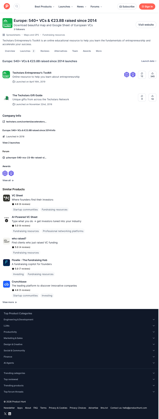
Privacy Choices (78, 407)
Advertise (93, 407)
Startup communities (25, 209)
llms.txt (104, 407)
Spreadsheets (13, 34)
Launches (64, 6)
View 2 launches (11, 142)
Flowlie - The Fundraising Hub (29, 260)
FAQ (36, 407)
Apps (20, 407)
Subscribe (128, 6)
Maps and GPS (31, 34)
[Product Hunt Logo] (7, 6)
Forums (95, 6)
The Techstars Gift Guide (27, 95)
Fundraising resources (54, 34)
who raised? (19, 238)
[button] (98, 50)
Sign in (149, 6)
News (80, 6)
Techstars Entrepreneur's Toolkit (31, 72)
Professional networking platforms (63, 231)
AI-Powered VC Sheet (24, 216)
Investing (18, 274)
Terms (43, 407)
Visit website (146, 24)
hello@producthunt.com (135, 407)
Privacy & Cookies (58, 407)
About (28, 407)
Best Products (43, 6)
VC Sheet (17, 195)
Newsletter (9, 407)
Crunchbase (19, 281)
